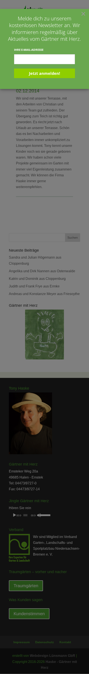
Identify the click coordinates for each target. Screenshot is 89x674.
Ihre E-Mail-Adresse (28, 50)
